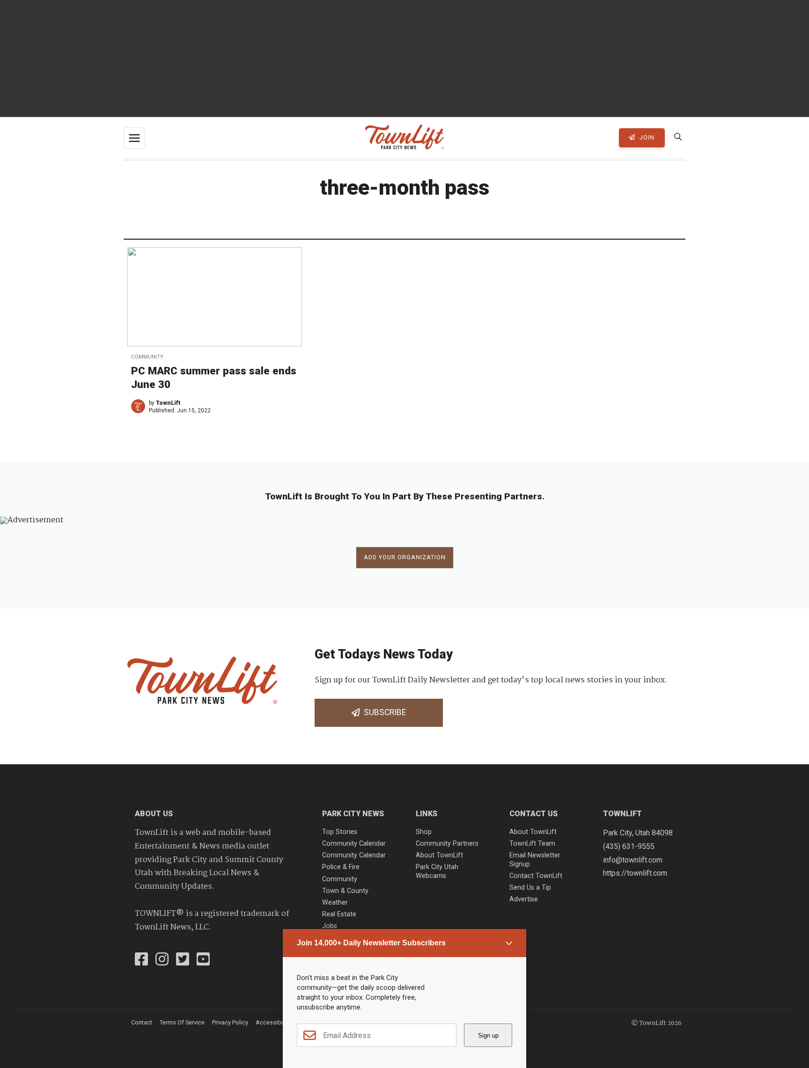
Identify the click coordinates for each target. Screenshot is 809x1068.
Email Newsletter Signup (534, 859)
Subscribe (383, 712)
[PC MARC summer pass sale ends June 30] (214, 296)
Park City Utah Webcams (437, 871)
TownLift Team (532, 844)
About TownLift (439, 855)
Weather (335, 903)
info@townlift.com (632, 860)
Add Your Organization (405, 557)
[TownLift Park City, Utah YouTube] (203, 960)
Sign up (488, 1035)
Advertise (523, 899)
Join (646, 137)
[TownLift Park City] (404, 138)
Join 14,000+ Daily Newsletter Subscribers (371, 943)
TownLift (168, 403)
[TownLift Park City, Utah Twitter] (182, 960)
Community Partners (447, 844)
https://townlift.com (635, 873)
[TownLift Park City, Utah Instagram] (162, 960)
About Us (154, 813)
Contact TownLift (535, 876)
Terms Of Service (182, 1022)
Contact (141, 1022)
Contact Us (533, 813)
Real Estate (339, 914)
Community (147, 357)
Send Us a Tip (530, 888)
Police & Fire (341, 867)
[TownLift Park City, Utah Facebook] (141, 960)
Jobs (329, 926)
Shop (424, 832)
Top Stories (339, 832)
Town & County (345, 891)
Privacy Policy (230, 1022)
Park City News (353, 813)
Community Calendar (354, 844)
